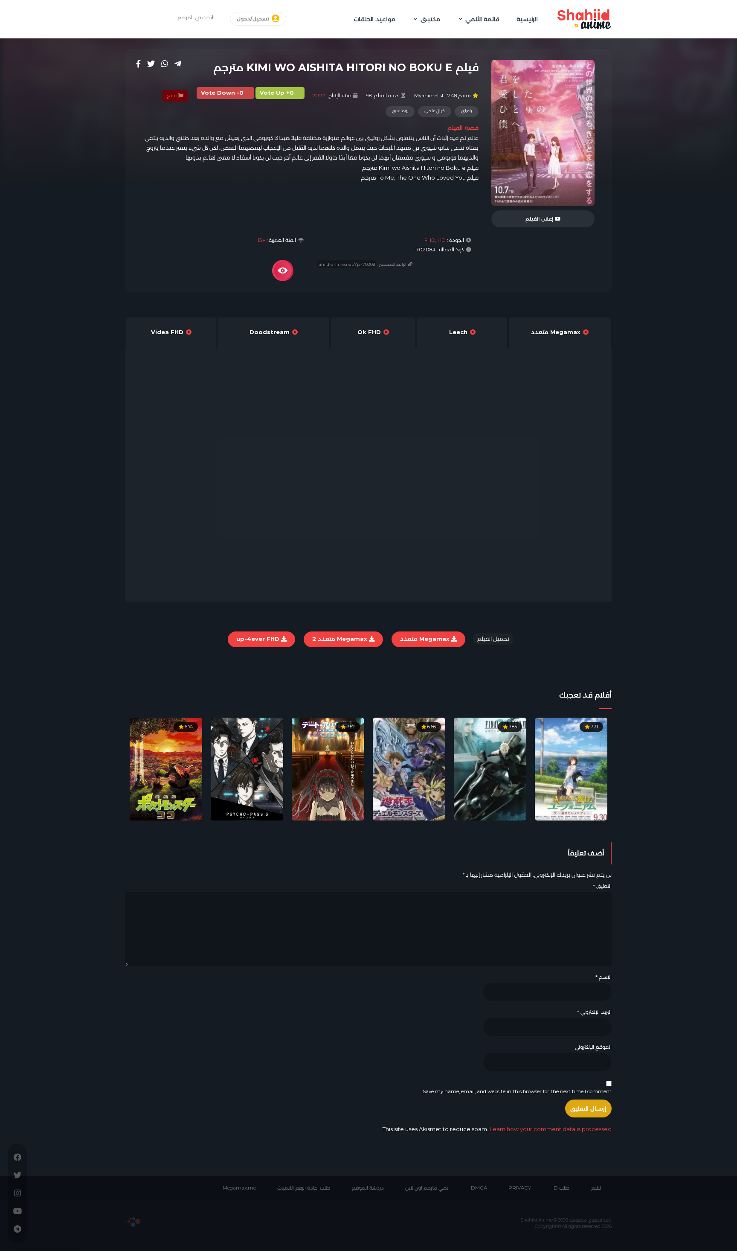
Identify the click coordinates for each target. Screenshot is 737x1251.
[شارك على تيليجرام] (177, 64)
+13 (261, 240)
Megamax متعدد (425, 638)
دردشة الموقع (368, 1188)
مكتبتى (430, 19)
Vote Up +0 (277, 93)
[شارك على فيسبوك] (138, 64)
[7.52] (328, 768)
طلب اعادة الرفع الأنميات (304, 1188)
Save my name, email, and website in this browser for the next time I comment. (517, 1091)
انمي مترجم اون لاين (427, 1188)
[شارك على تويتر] (151, 64)
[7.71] (571, 768)
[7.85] (490, 768)
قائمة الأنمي (482, 19)
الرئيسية (527, 19)
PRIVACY (519, 1188)
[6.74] (166, 768)
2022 (318, 96)
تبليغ (172, 96)
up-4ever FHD (258, 638)
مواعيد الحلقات (374, 19)
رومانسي (400, 110)
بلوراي (466, 110)
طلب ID (561, 1188)
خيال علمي (434, 110)
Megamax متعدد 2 (340, 638)
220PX (132, 1222)
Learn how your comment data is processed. (496, 1129)
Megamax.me (239, 1188)
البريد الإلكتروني (594, 1012)
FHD (429, 240)
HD (442, 240)
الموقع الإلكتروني (593, 1047)
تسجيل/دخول (253, 19)
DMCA (479, 1188)
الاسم (603, 977)
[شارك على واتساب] (164, 64)
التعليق (602, 886)
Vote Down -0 (222, 93)
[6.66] (409, 768)
